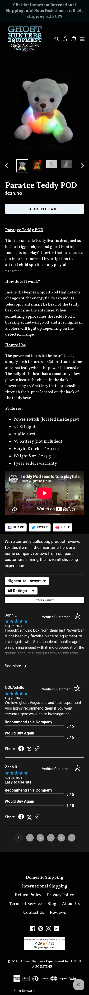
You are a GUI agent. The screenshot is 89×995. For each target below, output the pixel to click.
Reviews (58, 913)
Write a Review (44, 600)
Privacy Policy (60, 895)
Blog (51, 904)
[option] (22, 166)
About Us (71, 904)
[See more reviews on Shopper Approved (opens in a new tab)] (37, 748)
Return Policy (28, 895)
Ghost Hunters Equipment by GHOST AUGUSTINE (51, 964)
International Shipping (44, 886)
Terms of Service (25, 904)
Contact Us (33, 913)
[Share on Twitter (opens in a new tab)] (29, 748)
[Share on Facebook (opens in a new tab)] (21, 748)
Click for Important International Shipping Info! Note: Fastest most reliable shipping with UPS (45, 11)
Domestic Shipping (44, 878)
